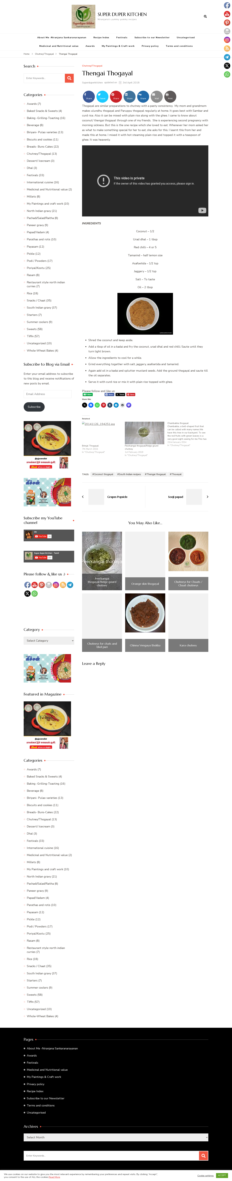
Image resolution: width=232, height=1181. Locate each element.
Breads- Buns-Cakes (40, 147)
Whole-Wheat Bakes (40, 350)
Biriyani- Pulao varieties (42, 132)
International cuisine (40, 182)
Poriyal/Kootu (36, 268)
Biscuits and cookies (39, 139)
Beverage (33, 125)
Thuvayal (176, 474)
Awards (90, 46)
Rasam (31, 275)
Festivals (121, 37)
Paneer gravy (35, 225)
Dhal (30, 168)
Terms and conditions (179, 46)
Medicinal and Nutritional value (58, 46)
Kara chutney (188, 645)
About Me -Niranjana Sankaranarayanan (61, 37)
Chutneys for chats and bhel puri (102, 645)
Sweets (32, 329)
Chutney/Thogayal (92, 66)
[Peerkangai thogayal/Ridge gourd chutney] (144, 433)
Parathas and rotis (38, 239)
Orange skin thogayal (145, 584)
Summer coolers (37, 322)
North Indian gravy (39, 211)
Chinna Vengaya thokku (145, 645)
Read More (54, 1177)
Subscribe (34, 407)
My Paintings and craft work (45, 204)
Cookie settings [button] (205, 1175)
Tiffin (30, 336)
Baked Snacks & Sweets (42, 111)
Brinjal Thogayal (90, 445)
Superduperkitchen (92, 82)
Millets (31, 196)
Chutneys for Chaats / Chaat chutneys (188, 583)
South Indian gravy (39, 308)
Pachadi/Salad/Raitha (40, 218)
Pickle (31, 254)
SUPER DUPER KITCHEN (122, 14)
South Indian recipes (130, 474)
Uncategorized (36, 343)
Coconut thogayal (103, 474)
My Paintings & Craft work (118, 46)
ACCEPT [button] (222, 1175)
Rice (29, 293)
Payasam (32, 247)
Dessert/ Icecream (38, 161)
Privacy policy (150, 46)
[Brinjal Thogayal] (102, 433)
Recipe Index (101, 37)
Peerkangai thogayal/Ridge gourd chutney (102, 582)
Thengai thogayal (156, 474)
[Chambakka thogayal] (188, 434)
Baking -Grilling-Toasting (43, 118)
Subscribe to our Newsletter (152, 37)
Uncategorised (186, 37)
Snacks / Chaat (36, 300)
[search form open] (205, 16)
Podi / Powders (37, 261)
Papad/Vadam (36, 232)
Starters (32, 315)
